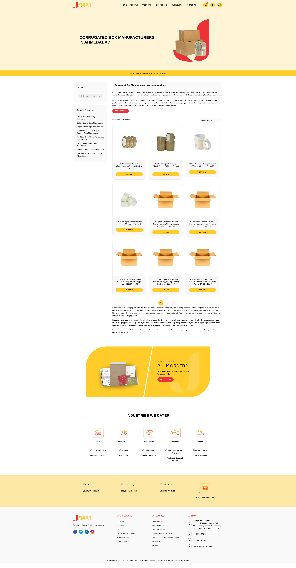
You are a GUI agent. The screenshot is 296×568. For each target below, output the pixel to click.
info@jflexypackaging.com (202, 546)
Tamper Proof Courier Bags (162, 533)
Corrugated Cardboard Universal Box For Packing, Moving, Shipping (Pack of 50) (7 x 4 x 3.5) (202, 224)
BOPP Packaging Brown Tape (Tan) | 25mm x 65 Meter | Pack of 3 (129, 166)
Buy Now (129, 174)
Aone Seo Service (182, 560)
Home (124, 5)
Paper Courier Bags (159, 529)
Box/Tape (155, 545)
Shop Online (161, 5)
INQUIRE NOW (165, 379)
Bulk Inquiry (176, 5)
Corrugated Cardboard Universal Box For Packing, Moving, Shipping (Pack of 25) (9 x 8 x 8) (129, 281)
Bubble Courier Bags (159, 525)
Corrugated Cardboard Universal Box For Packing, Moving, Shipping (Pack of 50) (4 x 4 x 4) (166, 224)
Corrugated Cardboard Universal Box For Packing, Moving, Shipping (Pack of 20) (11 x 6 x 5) (166, 281)
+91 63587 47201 (199, 534)
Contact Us (190, 5)
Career (119, 529)
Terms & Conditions (124, 537)
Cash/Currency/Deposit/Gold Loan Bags (166, 537)
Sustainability (156, 541)
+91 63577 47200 (199, 540)
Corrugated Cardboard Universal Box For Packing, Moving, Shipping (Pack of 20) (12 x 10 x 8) (202, 281)
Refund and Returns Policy (127, 533)
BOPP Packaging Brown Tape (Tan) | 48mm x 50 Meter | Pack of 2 (166, 166)
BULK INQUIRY (120, 111)
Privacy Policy (122, 541)
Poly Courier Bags (158, 521)
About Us (134, 5)
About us (120, 521)
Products (146, 5)
